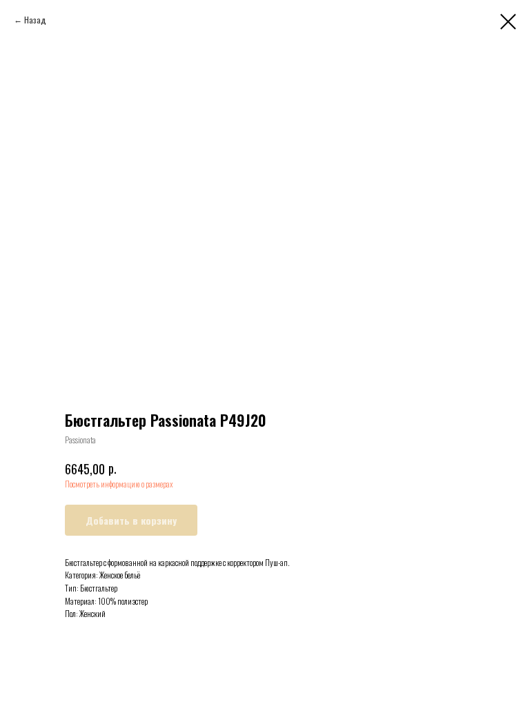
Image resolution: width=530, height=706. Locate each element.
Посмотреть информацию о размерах (119, 484)
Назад (35, 20)
